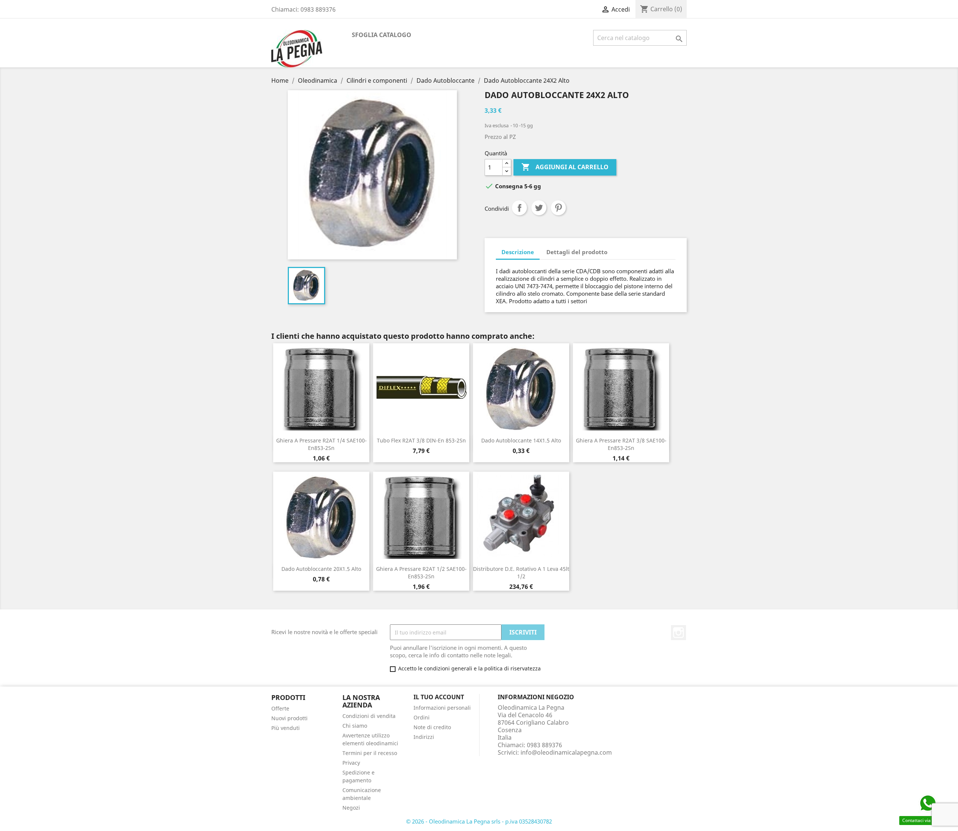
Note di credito (432, 727)
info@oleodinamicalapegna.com (566, 752)
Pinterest (558, 207)
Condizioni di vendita (369, 715)
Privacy (351, 762)
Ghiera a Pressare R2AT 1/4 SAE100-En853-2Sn (321, 444)
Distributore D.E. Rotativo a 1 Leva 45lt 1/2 (521, 572)
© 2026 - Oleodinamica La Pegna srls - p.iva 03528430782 (479, 821)
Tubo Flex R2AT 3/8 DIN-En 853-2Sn (421, 440)
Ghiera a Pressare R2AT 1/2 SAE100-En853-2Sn (421, 572)
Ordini (422, 717)
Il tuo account (439, 697)
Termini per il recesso (369, 753)
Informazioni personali (442, 707)
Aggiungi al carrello (564, 166)
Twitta (538, 207)
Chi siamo (354, 725)
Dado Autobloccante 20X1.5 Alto (321, 568)
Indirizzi (424, 736)
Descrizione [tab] (517, 252)
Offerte (280, 708)
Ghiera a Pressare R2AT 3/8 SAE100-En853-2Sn (621, 444)
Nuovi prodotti (289, 718)
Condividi (519, 207)
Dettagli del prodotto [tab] (576, 252)
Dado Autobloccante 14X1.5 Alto (521, 440)
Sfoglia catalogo (381, 35)
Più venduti (285, 727)
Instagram (678, 632)
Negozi (351, 807)
